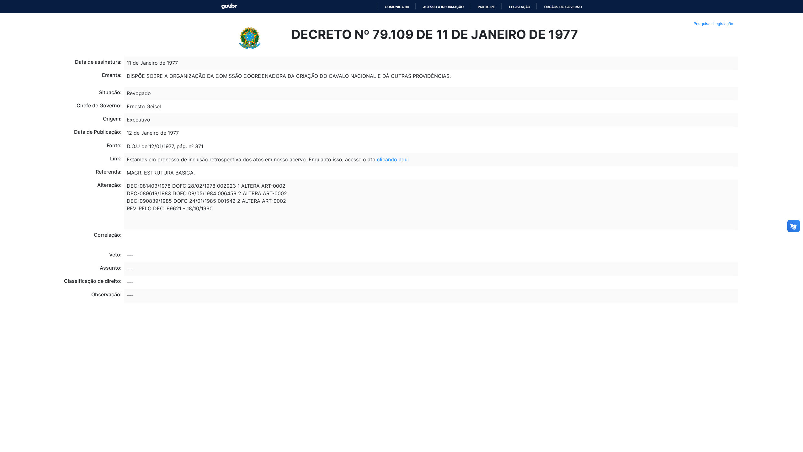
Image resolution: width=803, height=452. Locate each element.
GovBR (229, 6)
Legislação (519, 7)
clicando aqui (393, 159)
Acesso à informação (443, 7)
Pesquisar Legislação (713, 23)
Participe (486, 7)
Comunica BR (397, 7)
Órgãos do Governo (563, 7)
